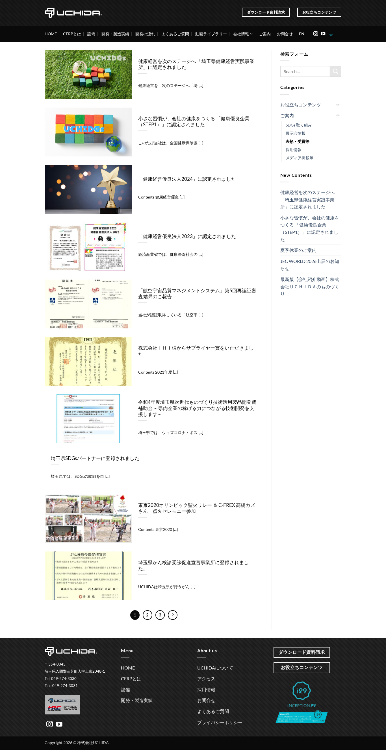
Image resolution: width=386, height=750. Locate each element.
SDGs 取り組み (299, 125)
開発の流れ (145, 33)
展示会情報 (295, 133)
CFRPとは (72, 33)
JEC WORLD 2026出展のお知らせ (309, 264)
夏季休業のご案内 (298, 250)
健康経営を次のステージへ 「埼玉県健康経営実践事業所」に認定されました (196, 64)
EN (301, 33)
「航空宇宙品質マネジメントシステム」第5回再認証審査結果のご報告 (197, 294)
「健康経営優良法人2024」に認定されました (187, 179)
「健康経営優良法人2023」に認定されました (187, 236)
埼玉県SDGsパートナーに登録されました (95, 458)
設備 (91, 33)
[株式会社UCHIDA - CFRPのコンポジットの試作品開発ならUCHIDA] (73, 13)
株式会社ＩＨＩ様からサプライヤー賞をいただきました (195, 351)
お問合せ (285, 33)
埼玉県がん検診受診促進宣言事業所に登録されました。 (193, 566)
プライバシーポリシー (219, 722)
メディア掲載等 (299, 157)
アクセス (206, 678)
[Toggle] (338, 104)
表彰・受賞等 (297, 141)
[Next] (172, 615)
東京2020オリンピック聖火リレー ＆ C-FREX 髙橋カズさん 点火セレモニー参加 (196, 508)
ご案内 (265, 33)
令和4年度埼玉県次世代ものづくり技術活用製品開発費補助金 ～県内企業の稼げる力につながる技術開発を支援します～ (197, 408)
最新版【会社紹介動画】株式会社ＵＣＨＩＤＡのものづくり (309, 286)
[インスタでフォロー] (315, 33)
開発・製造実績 (115, 33)
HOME (51, 33)
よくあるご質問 (175, 33)
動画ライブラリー (211, 33)
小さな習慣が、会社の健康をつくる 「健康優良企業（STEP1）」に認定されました (194, 122)
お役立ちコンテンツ (300, 104)
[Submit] (335, 71)
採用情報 (294, 149)
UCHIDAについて (215, 667)
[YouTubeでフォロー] (323, 33)
